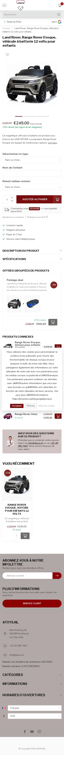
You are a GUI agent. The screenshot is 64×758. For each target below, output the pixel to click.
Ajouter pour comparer (13, 217)
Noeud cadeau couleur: (16, 181)
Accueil (6, 28)
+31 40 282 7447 (18, 645)
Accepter (17, 405)
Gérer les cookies (46, 405)
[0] (60, 5)
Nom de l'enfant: (12, 167)
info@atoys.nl (35, 443)
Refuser (31, 405)
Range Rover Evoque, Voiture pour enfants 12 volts (17, 509)
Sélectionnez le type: (15, 154)
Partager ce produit (36, 217)
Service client (32, 603)
